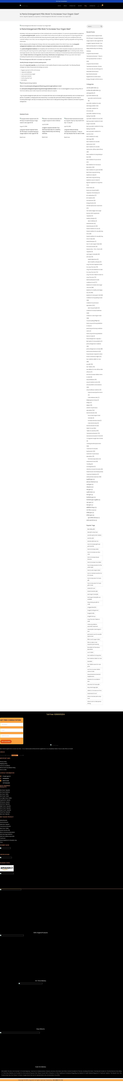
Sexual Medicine (90, 379)
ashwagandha (90, 93)
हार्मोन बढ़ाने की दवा (90, 520)
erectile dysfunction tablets (94, 535)
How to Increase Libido (93, 549)
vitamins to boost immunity (93, 469)
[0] (101, 6)
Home (21, 16)
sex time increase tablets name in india (93, 670)
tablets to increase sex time (94, 690)
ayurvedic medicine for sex (93, 118)
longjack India (90, 613)
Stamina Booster (90, 413)
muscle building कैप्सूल (92, 320)
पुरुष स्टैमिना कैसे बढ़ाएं (93, 517)
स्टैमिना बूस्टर (89, 515)
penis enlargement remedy (93, 349)
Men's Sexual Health (93, 308)
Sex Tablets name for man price (94, 665)
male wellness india (93, 397)
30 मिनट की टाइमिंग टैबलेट (92, 90)
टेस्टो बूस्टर (88, 494)
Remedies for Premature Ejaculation (93, 648)
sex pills (88, 364)
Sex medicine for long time (94, 655)
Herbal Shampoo (90, 241)
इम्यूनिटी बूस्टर (89, 479)
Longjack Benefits (91, 607)
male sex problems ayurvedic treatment (92, 625)
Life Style (88, 256)
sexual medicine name (92, 382)
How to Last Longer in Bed (93, 570)
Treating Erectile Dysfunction (93, 443)
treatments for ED (90, 461)
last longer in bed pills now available (93, 598)
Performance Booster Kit (92, 351)
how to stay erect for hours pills (94, 579)
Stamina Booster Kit (91, 425)
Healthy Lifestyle (90, 218)
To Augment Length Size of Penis (94, 438)
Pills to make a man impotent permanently (93, 643)
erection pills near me (92, 541)
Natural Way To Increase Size (48, 97)
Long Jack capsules (30, 65)
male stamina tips (92, 423)
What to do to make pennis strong (55, 99)
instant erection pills (92, 591)
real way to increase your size (38, 99)
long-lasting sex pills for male (93, 603)
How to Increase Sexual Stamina (93, 558)
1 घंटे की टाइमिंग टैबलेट (91, 88)
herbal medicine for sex (92, 228)
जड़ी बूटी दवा (89, 487)
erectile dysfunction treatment (94, 205)
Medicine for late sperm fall (93, 295)
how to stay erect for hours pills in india (94, 584)
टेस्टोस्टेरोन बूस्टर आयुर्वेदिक (92, 500)
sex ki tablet (90, 652)
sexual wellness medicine (92, 390)
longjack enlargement (92, 610)
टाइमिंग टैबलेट (89, 492)
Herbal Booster (90, 223)
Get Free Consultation (61, 1)
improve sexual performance (95, 392)
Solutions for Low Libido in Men (93, 680)
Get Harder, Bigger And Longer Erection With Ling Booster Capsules (93, 213)
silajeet (88, 405)
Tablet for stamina (91, 430)
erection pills (90, 538)
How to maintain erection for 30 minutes (94, 574)
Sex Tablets (89, 367)
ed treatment (89, 200)
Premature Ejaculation (93, 459)
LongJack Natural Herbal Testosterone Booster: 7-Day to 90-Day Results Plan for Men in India (74, 131)
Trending (88, 464)
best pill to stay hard (92, 532)
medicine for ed (90, 282)
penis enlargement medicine (29, 49)
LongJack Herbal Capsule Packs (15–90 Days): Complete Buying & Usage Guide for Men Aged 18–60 (29, 131)
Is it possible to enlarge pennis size (32, 97)
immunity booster (90, 246)
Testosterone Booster (91, 433)
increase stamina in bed (94, 420)
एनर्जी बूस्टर (89, 484)
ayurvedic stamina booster (94, 98)
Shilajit (88, 402)
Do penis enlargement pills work (31, 95)
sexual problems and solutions (94, 384)
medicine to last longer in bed (93, 315)
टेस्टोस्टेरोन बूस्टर (90, 497)
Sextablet (89, 661)
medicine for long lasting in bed (94, 297)
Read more (22, 137)
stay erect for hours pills (93, 684)
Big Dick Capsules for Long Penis (32, 16)
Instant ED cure (91, 588)
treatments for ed (92, 693)
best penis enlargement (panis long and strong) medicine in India (39, 88)
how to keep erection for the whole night (94, 566)
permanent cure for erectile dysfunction (94, 635)
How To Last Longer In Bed (92, 244)
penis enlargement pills (29, 35)
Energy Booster (90, 203)
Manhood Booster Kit (91, 280)
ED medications (90, 195)
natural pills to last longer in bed (94, 630)
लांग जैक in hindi (90, 510)
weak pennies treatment (92, 477)
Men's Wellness (91, 221)
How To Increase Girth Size (45, 95)
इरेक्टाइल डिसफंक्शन (91, 482)
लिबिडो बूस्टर (89, 512)
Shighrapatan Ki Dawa (91, 400)
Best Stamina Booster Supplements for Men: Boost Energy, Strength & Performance (94, 76)
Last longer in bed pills (91, 254)
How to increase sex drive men (93, 553)
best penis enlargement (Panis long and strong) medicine (42, 86)
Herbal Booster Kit (90, 226)
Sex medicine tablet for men (93, 359)
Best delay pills (91, 529)
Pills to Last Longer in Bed (93, 639)
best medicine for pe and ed (93, 159)
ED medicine (89, 198)
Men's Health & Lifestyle (94, 262)
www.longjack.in (66, 88)
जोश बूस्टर (88, 489)
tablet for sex (89, 428)
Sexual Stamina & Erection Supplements (94, 675)
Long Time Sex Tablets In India (93, 620)
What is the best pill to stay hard (94, 697)
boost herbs (89, 187)
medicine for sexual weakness (93, 310)
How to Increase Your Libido (94, 562)
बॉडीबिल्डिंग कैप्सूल (90, 507)
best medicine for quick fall (93, 170)
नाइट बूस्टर (88, 502)
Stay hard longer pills (92, 687)
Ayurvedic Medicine (91, 95)
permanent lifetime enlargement (64, 97)
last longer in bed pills (92, 594)
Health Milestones (92, 259)
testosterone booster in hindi (93, 436)
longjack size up (91, 616)
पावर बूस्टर (88, 505)
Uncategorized (90, 466)
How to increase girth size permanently (62, 95)
